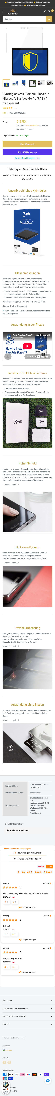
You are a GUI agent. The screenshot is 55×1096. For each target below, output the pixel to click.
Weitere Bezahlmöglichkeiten (27, 158)
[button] (5, 848)
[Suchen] (49, 19)
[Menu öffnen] (4, 12)
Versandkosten (32, 125)
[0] (50, 11)
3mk (4, 113)
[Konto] (45, 11)
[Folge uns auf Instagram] (9, 1062)
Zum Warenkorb (27, 144)
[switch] (5, 1092)
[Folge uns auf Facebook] (4, 1062)
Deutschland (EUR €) (11, 1038)
